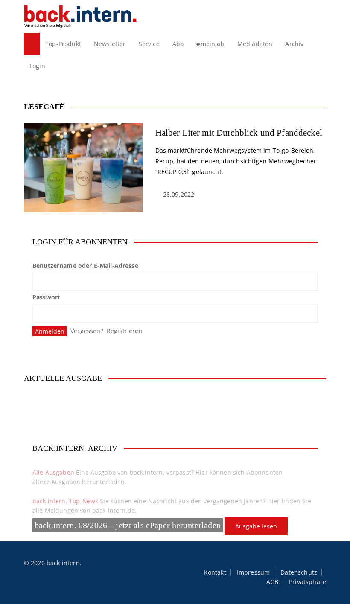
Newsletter (110, 44)
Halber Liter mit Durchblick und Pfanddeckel (238, 133)
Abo (178, 44)
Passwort (46, 297)
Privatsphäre (307, 581)
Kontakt (215, 572)
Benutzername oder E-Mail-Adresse (85, 265)
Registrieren (125, 331)
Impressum (253, 572)
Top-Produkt (63, 44)
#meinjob (210, 44)
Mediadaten (255, 44)
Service (149, 44)
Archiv (294, 44)
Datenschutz (298, 572)
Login (37, 66)
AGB (272, 581)
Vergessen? (86, 331)
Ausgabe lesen (256, 526)
